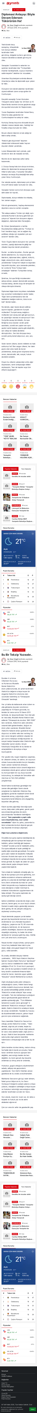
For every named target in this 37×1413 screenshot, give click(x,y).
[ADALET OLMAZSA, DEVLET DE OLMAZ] (27, 412)
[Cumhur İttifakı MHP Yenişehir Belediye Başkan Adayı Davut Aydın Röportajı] (18, 518)
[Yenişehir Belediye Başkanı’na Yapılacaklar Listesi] (10, 450)
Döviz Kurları (6, 1385)
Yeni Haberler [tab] (26, 469)
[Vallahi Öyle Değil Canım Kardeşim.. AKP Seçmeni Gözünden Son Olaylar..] (27, 1130)
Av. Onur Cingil (12, 25)
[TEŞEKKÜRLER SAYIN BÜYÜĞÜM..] (10, 1168)
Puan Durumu (6, 1399)
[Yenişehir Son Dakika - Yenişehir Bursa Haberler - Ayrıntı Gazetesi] (13, 3)
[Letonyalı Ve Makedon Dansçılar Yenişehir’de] (18, 508)
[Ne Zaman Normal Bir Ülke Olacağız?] (27, 431)
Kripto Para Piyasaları (9, 1397)
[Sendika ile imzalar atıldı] (18, 476)
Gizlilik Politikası (7, 1376)
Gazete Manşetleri (8, 1386)
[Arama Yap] (33, 3)
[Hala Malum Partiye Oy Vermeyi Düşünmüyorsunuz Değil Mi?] (10, 1149)
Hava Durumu (6, 1395)
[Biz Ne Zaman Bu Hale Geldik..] (27, 1149)
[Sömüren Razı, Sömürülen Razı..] (27, 1168)
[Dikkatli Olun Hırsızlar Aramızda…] (10, 1130)
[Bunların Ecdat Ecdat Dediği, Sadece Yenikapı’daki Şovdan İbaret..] (10, 412)
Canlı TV (4, 1383)
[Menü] (3, 3)
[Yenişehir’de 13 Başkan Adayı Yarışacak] (18, 497)
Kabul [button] (32, 1409)
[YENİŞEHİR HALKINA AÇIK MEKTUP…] (27, 450)
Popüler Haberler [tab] (11, 469)
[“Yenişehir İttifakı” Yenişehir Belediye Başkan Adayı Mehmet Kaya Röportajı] (18, 486)
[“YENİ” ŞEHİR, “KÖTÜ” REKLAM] (10, 431)
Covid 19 (4, 1393)
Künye (4, 1374)
